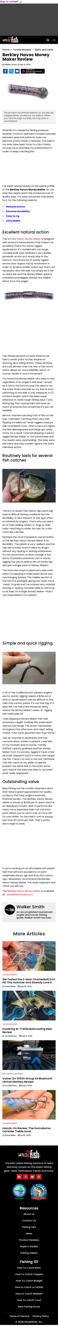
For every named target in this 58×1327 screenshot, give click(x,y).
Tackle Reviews (22, 49)
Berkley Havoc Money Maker (24, 239)
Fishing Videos (29, 1253)
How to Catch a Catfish (29, 1287)
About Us (29, 1214)
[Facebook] (19, 1176)
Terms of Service (19, 1316)
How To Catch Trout (29, 1300)
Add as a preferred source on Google (34, 71)
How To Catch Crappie (29, 1274)
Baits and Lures (44, 49)
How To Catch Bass (29, 1267)
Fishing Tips (29, 1227)
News (29, 1233)
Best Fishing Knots (29, 1306)
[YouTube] (32, 1176)
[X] (25, 1176)
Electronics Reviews (12, 1073)
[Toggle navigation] (54, 39)
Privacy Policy (41, 1316)
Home (6, 49)
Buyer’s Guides (29, 1246)
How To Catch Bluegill (29, 1280)
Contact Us (29, 1220)
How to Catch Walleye (29, 1293)
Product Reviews (29, 1240)
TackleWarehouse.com (19, 894)
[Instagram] (38, 1176)
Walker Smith (30, 907)
